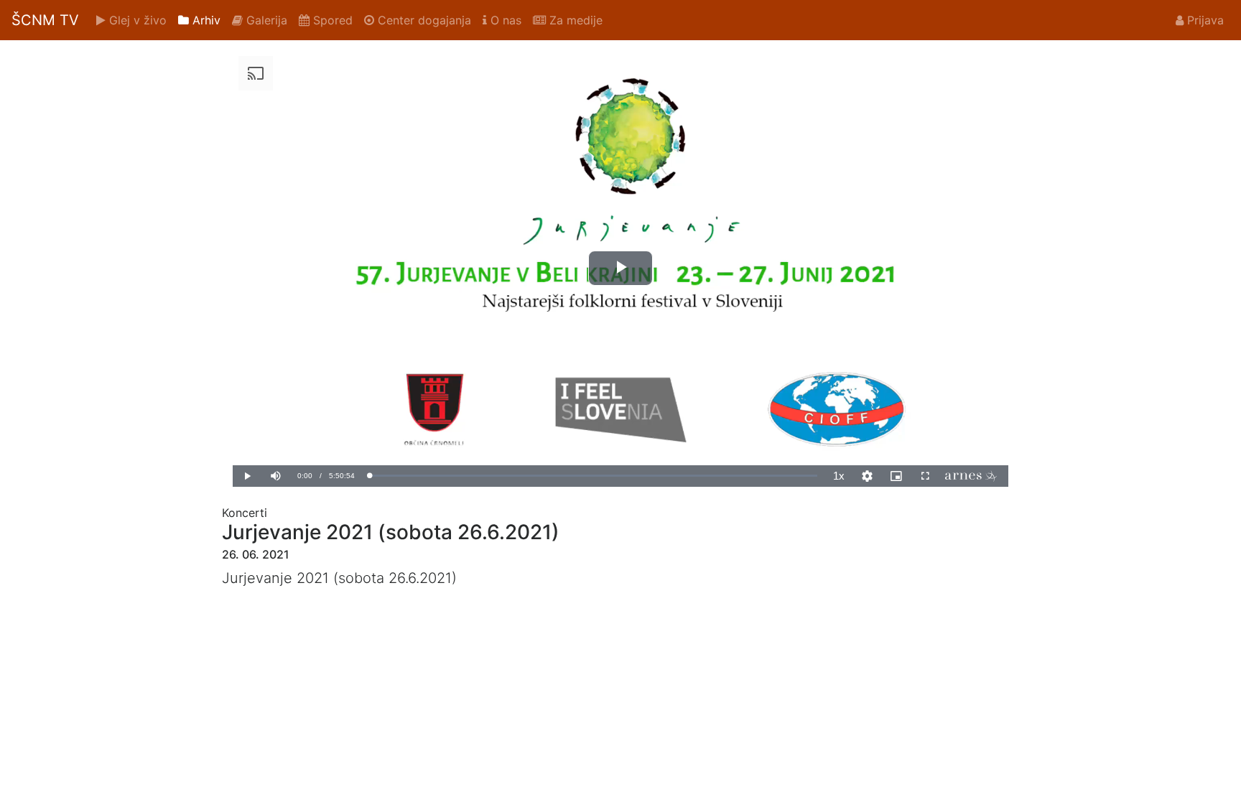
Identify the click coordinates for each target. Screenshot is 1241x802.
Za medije (574, 20)
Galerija (265, 20)
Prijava (1204, 20)
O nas (504, 20)
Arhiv (204, 20)
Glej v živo (136, 20)
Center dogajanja (422, 20)
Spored (331, 20)
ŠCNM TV (45, 20)
